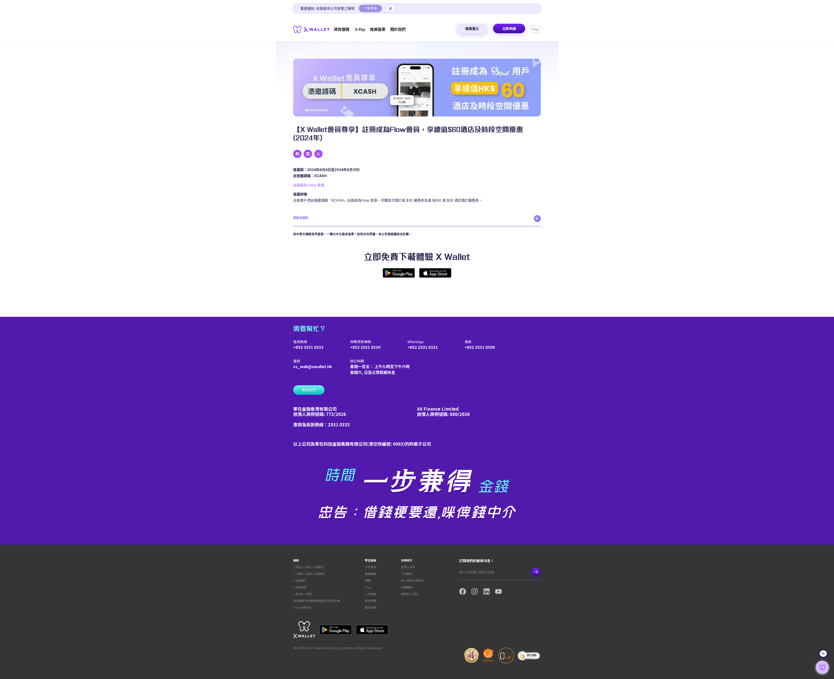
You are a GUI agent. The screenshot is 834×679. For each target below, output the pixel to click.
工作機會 (370, 594)
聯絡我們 (370, 607)
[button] (297, 154)
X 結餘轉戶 (300, 580)
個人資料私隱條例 (412, 580)
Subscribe (536, 572)
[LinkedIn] (489, 591)
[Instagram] (477, 591)
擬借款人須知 (409, 594)
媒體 (368, 580)
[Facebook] (465, 591)
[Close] (390, 8)
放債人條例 (408, 567)
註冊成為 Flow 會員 (308, 185)
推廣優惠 (370, 573)
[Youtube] (501, 591)
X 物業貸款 (300, 587)
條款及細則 (300, 217)
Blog (368, 587)
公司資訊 (370, 567)
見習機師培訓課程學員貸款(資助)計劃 (316, 600)
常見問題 (370, 600)
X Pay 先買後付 (302, 607)
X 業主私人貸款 (302, 594)
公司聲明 (406, 573)
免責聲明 (406, 587)
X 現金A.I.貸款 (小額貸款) (308, 567)
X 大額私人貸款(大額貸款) (309, 573)
